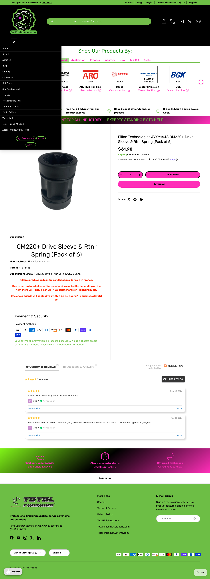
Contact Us (7, 77)
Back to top (105, 478)
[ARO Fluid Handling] (90, 74)
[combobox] (99, 21)
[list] (56, 179)
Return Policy (105, 514)
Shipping (122, 154)
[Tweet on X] (129, 199)
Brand (63, 60)
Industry (110, 60)
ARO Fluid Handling (90, 87)
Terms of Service (106, 508)
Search (5, 54)
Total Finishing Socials (13, 124)
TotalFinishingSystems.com (113, 532)
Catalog (6, 71)
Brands (129, 2)
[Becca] (119, 74)
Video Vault (8, 118)
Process (95, 60)
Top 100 (134, 60)
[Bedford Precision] (149, 74)
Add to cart (173, 174)
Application (78, 60)
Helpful (33, 408)
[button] (189, 21)
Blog (139, 2)
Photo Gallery (9, 112)
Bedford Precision (149, 87)
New (122, 60)
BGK (178, 87)
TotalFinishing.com (11, 100)
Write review (174, 379)
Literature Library (11, 106)
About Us (6, 60)
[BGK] (178, 74)
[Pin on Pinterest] (141, 199)
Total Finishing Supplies (27, 568)
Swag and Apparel (11, 89)
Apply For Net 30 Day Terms (15, 130)
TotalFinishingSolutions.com (113, 526)
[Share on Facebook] (135, 199)
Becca (119, 87)
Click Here (47, 2)
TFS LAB (6, 95)
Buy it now (159, 184)
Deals (147, 60)
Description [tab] (17, 236)
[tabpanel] (56, 272)
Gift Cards (7, 83)
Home (5, 48)
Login (149, 2)
